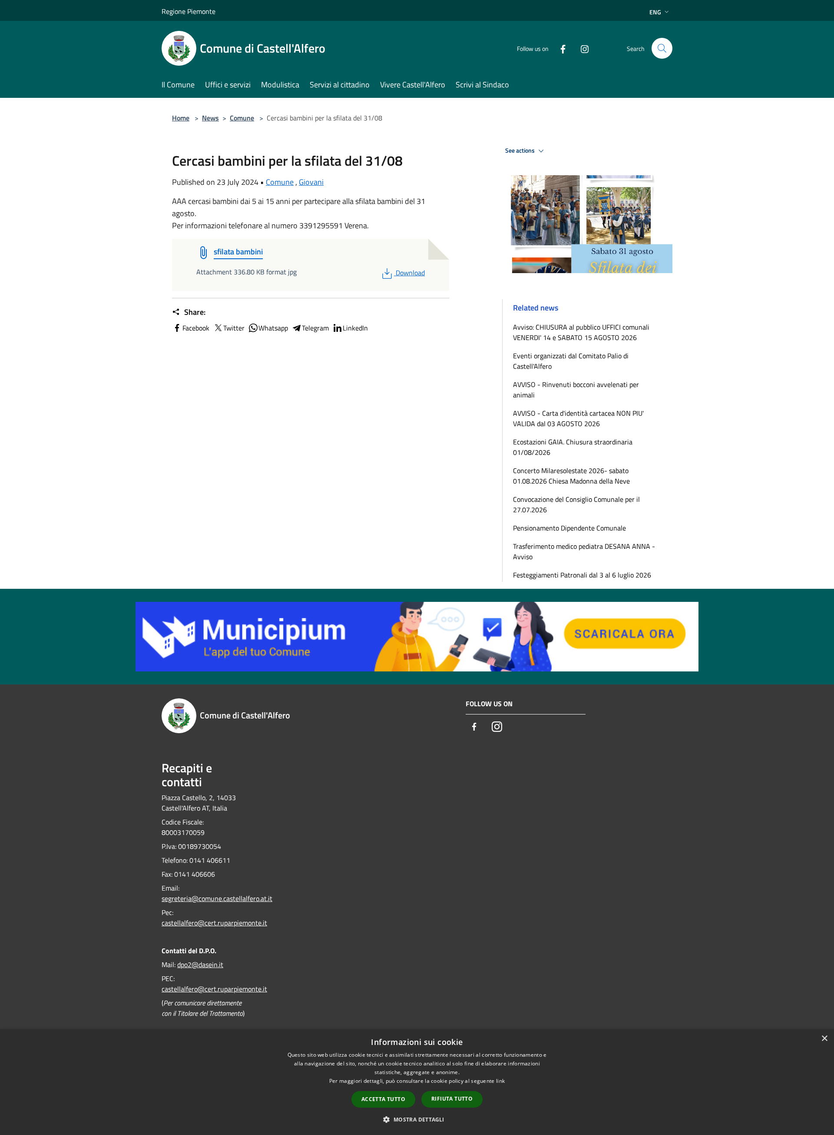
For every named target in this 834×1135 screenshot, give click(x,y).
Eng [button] (655, 12)
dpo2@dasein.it (200, 964)
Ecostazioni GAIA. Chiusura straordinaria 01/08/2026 (572, 447)
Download (410, 272)
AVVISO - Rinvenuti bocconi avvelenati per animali (576, 389)
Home (180, 118)
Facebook (195, 328)
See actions (520, 150)
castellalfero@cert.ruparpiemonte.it (214, 923)
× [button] (824, 1038)
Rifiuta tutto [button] (452, 1098)
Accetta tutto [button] (383, 1099)
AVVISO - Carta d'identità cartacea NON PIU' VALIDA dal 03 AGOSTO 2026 (578, 418)
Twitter (234, 328)
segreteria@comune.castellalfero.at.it (217, 898)
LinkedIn (355, 328)
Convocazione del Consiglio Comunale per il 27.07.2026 (576, 504)
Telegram (315, 328)
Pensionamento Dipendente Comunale (569, 528)
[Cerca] (662, 48)
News (210, 118)
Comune (242, 118)
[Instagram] (581, 48)
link (500, 1081)
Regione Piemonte (188, 11)
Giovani (311, 182)
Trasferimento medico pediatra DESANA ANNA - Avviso (584, 551)
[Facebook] (559, 48)
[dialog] (417, 1082)
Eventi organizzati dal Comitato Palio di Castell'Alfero (571, 361)
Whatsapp (273, 328)
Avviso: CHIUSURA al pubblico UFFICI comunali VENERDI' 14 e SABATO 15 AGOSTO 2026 (581, 332)
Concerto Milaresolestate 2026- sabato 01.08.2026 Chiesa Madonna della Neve (571, 475)
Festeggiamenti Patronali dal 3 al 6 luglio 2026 (582, 575)
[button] (417, 1119)
